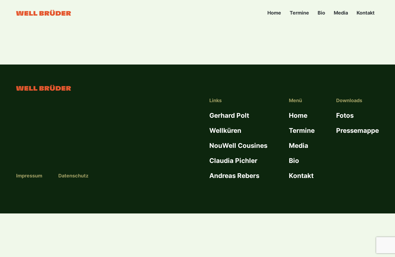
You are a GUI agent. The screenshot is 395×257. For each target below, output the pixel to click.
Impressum (29, 176)
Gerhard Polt (229, 115)
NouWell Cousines (238, 145)
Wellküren (225, 130)
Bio (321, 13)
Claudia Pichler (233, 161)
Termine (299, 13)
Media (341, 13)
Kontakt (366, 13)
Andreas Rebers (234, 176)
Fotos (345, 115)
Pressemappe (357, 130)
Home (274, 13)
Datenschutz (73, 176)
